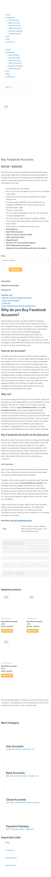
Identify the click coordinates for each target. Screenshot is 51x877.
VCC (7, 36)
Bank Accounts (14, 23)
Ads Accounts (14, 20)
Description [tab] (6, 281)
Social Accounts (15, 34)
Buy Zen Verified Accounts (21, 521)
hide (10, 295)
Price (3, 256)
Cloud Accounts (15, 25)
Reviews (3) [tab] (6, 290)
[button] (25, 47)
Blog (7, 39)
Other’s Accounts (15, 28)
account (36, 332)
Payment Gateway (16, 31)
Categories (10, 17)
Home (8, 15)
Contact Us (10, 42)
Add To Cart (7, 631)
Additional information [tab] (10, 285)
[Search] (30, 87)
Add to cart (15, 269)
